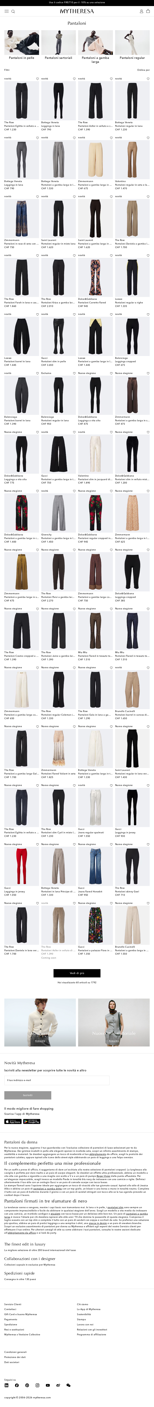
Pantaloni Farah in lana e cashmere (24, 303)
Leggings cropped (125, 362)
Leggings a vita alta (89, 421)
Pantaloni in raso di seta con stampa (24, 244)
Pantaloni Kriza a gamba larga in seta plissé (66, 303)
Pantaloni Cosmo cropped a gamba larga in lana (31, 656)
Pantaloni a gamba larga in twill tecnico (63, 479)
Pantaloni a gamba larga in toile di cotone (102, 774)
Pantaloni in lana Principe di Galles (60, 892)
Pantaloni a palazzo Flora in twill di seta (100, 951)
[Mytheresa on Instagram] (37, 1385)
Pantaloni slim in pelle (53, 362)
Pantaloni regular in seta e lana (132, 185)
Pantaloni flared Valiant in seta (58, 774)
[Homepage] (77, 11)
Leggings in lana (50, 126)
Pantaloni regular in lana (129, 126)
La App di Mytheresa (89, 1309)
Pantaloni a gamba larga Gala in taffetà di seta (30, 774)
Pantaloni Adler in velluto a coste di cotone (102, 126)
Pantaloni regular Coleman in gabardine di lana (68, 715)
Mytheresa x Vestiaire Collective (22, 1335)
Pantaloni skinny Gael (127, 892)
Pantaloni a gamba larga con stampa (99, 597)
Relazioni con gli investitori (92, 1330)
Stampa (81, 1320)
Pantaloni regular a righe (129, 303)
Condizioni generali (15, 1352)
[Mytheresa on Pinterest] (27, 1385)
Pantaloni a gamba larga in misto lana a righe (104, 244)
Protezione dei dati (15, 1357)
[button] (33, 79)
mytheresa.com (42, 1397)
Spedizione (10, 1325)
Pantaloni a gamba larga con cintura (24, 715)
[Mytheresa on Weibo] (58, 1385)
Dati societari (11, 1362)
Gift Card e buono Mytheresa (20, 1314)
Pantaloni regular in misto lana (58, 244)
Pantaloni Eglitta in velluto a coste (23, 126)
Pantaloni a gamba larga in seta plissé (25, 597)
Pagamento (10, 1320)
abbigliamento (97, 1154)
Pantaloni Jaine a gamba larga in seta (62, 656)
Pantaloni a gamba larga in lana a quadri (64, 538)
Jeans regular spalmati (91, 833)
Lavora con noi (85, 1325)
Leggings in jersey (125, 833)
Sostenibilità (84, 1314)
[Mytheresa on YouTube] (48, 1385)
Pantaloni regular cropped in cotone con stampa (105, 538)
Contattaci (10, 1309)
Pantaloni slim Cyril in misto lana (59, 833)
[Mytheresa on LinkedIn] (6, 1385)
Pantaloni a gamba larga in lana (96, 362)
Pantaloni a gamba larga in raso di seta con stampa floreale (38, 538)
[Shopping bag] (148, 11)
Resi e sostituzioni (14, 1330)
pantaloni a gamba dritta (47, 1189)
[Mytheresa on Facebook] (17, 1385)
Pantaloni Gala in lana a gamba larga (99, 715)
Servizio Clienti (12, 1304)
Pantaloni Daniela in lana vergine (23, 951)
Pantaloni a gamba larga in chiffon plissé (101, 185)
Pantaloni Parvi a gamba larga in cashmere (65, 597)
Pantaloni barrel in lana (17, 362)
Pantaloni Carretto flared (92, 303)
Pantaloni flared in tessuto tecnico (97, 656)
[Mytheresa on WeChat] (68, 1385)
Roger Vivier (103, 1176)
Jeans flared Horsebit (90, 892)
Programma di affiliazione (91, 1335)
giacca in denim (98, 1223)
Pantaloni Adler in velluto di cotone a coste (65, 951)
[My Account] (141, 11)
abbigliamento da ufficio (22, 1233)
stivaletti (55, 1214)
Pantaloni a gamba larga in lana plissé (63, 185)
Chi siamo (82, 1304)
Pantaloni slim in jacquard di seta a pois (100, 479)
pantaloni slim (116, 1207)
